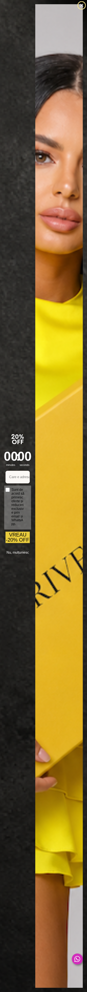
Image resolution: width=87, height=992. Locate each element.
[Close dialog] (81, 5)
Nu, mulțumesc (18, 552)
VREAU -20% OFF (17, 537)
